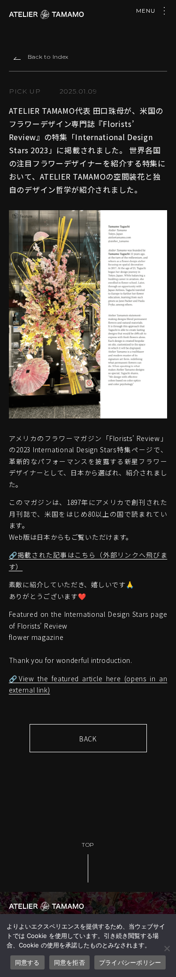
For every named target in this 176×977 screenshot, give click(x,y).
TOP (88, 844)
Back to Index (48, 56)
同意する (27, 962)
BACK (88, 738)
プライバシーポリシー (130, 962)
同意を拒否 (69, 962)
